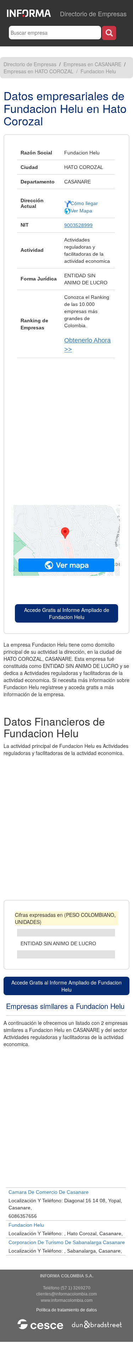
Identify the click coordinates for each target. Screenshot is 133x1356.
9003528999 (78, 225)
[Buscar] (109, 33)
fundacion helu (26, 1225)
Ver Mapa (81, 211)
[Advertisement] (66, 428)
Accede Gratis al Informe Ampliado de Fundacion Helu (66, 613)
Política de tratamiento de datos (66, 1309)
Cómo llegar (84, 203)
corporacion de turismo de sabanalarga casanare (67, 1242)
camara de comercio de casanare (49, 1192)
